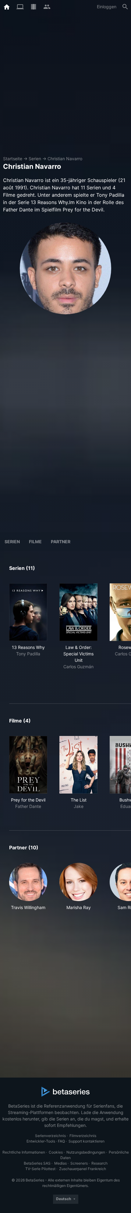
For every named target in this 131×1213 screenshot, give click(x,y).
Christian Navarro (65, 158)
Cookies (56, 1152)
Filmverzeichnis (82, 1135)
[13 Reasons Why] (28, 612)
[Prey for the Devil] (28, 765)
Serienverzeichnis (50, 1135)
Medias (60, 1163)
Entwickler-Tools (41, 1141)
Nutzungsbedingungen (85, 1152)
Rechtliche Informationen (23, 1152)
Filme (35, 541)
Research (99, 1163)
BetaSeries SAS (37, 1163)
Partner (60, 541)
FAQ (61, 1141)
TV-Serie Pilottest (40, 1168)
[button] (28, 887)
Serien (35, 158)
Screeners (79, 1163)
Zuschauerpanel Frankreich (82, 1168)
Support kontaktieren (86, 1141)
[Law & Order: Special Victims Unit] (78, 612)
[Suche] (125, 6)
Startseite (12, 158)
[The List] (78, 765)
